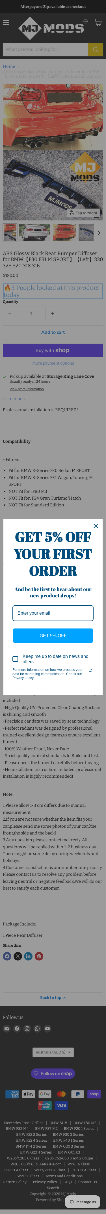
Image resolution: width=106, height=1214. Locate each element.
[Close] (96, 526)
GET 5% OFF (53, 635)
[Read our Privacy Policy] (90, 670)
